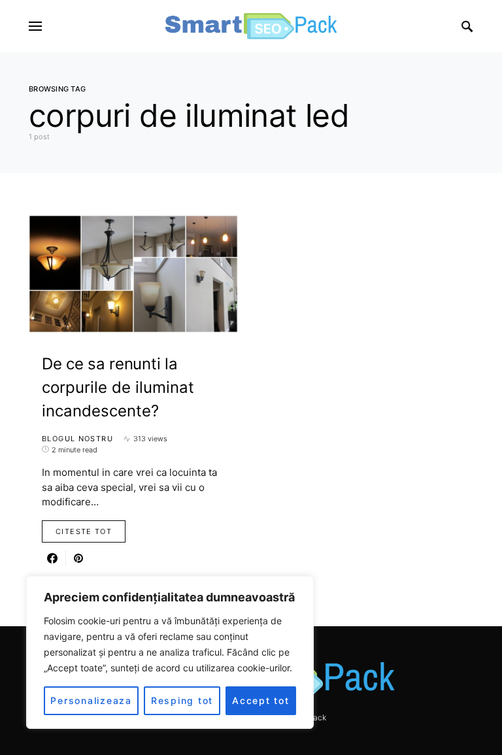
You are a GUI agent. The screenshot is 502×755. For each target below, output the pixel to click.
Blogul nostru (77, 438)
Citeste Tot (84, 531)
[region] (170, 652)
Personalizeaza (91, 700)
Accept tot (261, 700)
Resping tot (182, 700)
